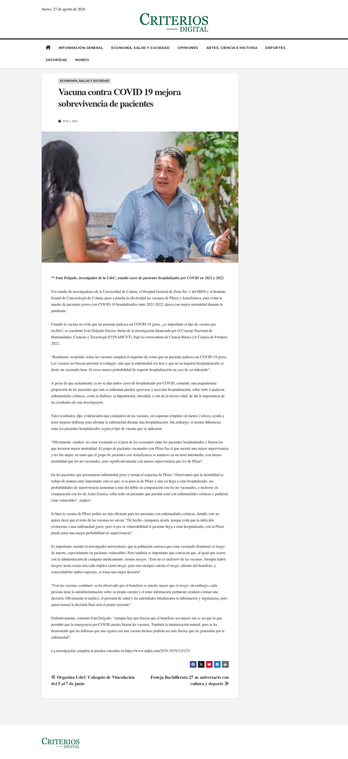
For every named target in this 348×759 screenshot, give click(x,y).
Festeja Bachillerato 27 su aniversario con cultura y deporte (190, 680)
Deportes (275, 48)
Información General (81, 48)
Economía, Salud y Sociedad (140, 48)
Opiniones (188, 48)
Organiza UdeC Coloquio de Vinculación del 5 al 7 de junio (92, 680)
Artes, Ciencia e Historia (232, 48)
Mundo (82, 60)
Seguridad (56, 60)
